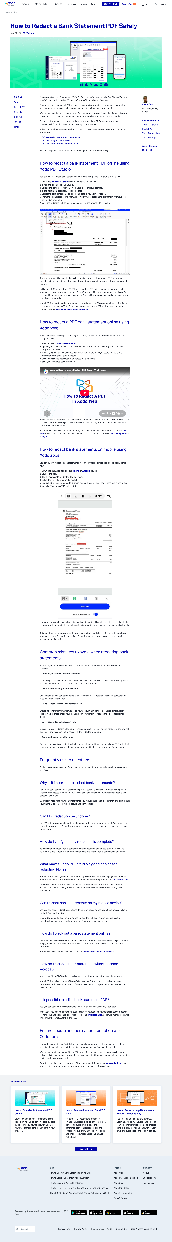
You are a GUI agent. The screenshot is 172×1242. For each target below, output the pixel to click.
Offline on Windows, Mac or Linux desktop (61, 137)
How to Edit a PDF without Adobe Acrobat (69, 1178)
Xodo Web (118, 1173)
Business (72, 4)
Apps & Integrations (123, 1193)
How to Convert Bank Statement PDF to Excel (71, 1173)
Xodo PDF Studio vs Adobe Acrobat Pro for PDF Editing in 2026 (79, 1193)
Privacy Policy (80, 1229)
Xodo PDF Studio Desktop (126, 1178)
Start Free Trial (110, 4)
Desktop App (129, 4)
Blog (92, 4)
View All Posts (86, 1149)
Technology (148, 1183)
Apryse (30, 1211)
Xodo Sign (118, 1183)
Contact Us (121, 1229)
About (146, 1173)
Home (7, 12)
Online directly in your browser (56, 140)
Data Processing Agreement (144, 1229)
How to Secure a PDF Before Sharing (67, 1183)
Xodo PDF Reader (122, 1188)
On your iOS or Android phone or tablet (60, 143)
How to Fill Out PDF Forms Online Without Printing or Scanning (79, 1188)
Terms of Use (64, 1229)
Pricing (83, 4)
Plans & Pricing (121, 1198)
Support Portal (150, 1178)
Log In (163, 4)
